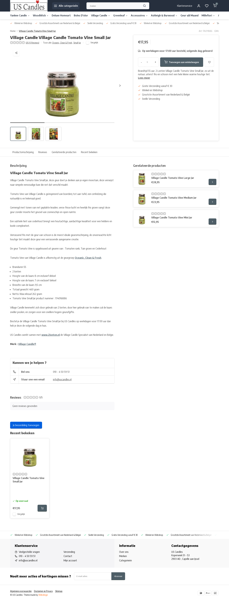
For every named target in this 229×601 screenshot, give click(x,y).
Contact (68, 556)
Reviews (42, 152)
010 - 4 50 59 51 (61, 371)
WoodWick (39, 15)
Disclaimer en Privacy (43, 591)
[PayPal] (208, 593)
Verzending (69, 551)
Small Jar (77, 42)
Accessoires (138, 15)
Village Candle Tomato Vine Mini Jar (171, 217)
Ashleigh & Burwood (162, 15)
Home (12, 31)
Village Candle (99, 15)
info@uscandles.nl (62, 379)
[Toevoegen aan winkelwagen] (42, 508)
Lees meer (144, 77)
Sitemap (58, 591)
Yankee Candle (18, 15)
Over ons (124, 551)
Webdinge (43, 595)
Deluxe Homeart (61, 15)
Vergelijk (94, 42)
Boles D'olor (81, 15)
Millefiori (207, 15)
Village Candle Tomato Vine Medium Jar (174, 197)
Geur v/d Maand (189, 15)
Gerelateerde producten (64, 152)
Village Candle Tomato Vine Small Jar (37, 31)
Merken (123, 556)
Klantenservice (184, 5)
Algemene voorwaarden (21, 591)
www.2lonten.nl (50, 334)
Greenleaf (119, 15)
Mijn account (70, 560)
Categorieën (125, 560)
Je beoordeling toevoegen (26, 425)
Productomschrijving (23, 152)
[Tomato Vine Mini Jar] (142, 218)
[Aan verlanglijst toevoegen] (44, 443)
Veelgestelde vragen (29, 551)
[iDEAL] (201, 593)
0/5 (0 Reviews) (32, 42)
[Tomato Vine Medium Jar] (142, 198)
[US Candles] (29, 6)
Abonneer (118, 576)
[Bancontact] (215, 593)
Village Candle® (27, 344)
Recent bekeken (89, 152)
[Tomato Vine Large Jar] (142, 179)
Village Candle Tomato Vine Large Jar (172, 177)
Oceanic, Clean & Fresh (62, 42)
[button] (120, 85)
